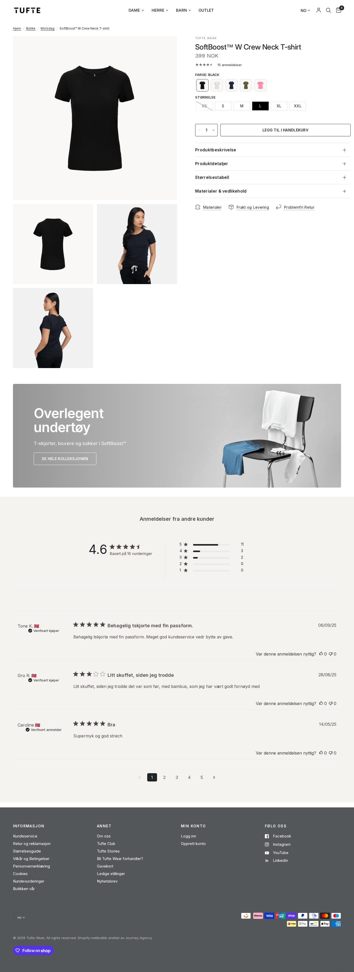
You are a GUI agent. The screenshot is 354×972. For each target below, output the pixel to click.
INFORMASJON (28, 826)
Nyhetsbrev (107, 881)
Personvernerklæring (31, 866)
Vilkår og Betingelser (31, 858)
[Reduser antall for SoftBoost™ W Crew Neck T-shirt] (199, 130)
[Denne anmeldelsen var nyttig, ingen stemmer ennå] (321, 654)
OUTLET (206, 10)
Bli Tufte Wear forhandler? (120, 858)
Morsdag (47, 28)
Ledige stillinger (111, 873)
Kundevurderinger (28, 881)
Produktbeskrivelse (215, 149)
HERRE (158, 10)
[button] (202, 85)
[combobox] (328, 10)
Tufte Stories (108, 851)
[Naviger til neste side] (214, 777)
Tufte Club (106, 843)
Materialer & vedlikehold (221, 191)
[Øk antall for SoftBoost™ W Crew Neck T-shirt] (213, 130)
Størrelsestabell (212, 177)
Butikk (31, 28)
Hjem (17, 28)
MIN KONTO (193, 826)
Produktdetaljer (211, 163)
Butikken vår (24, 888)
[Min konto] (318, 10)
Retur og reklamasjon (32, 843)
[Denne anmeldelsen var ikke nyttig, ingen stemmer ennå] (330, 654)
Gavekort (105, 866)
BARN (181, 10)
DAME (134, 10)
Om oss (104, 836)
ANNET (104, 826)
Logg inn (188, 836)
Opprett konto (193, 843)
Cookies (20, 873)
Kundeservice (25, 836)
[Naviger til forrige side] (140, 777)
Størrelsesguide (27, 851)
